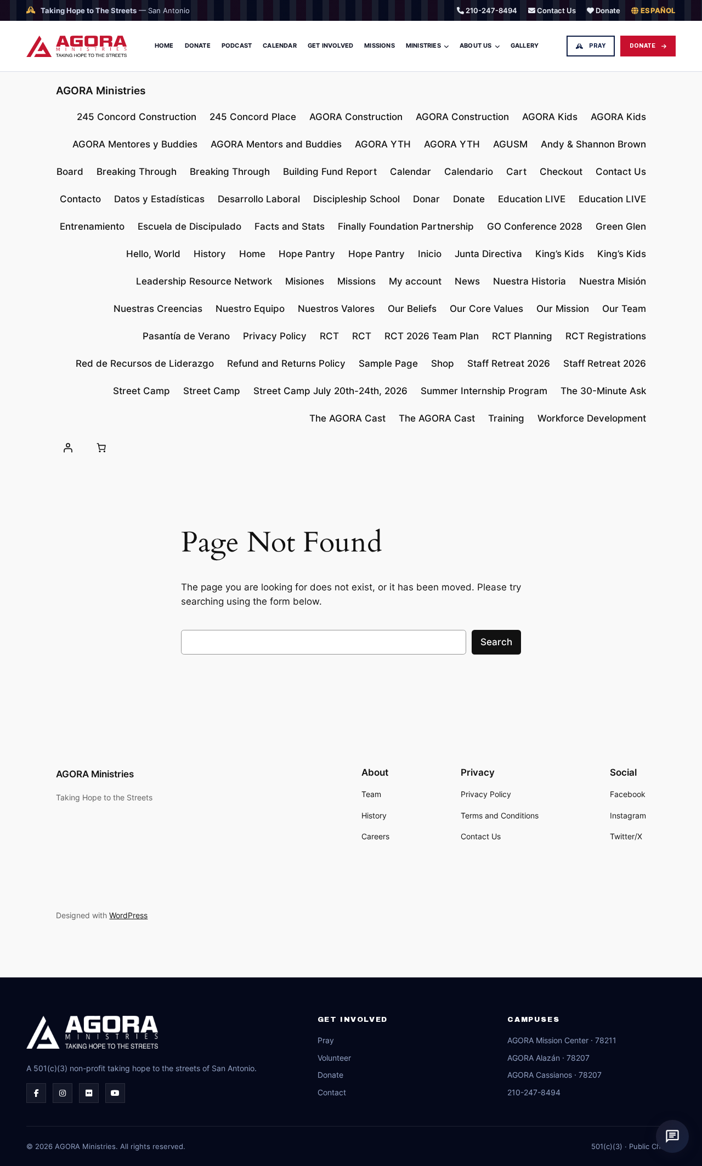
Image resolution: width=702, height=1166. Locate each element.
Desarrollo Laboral (259, 199)
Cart (516, 171)
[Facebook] (36, 1093)
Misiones (304, 281)
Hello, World (153, 253)
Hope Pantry (307, 253)
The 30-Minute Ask (603, 390)
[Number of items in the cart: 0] (101, 447)
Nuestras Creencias (158, 308)
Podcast (237, 45)
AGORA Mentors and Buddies (276, 144)
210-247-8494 (490, 10)
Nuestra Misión (612, 281)
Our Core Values (486, 308)
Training (506, 418)
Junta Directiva (488, 253)
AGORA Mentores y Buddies (134, 144)
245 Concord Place (253, 116)
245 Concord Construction (136, 116)
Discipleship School (356, 199)
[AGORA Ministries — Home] (76, 46)
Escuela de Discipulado (189, 226)
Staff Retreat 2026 (508, 363)
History (210, 253)
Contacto (80, 199)
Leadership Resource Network (204, 281)
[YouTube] (115, 1093)
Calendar (280, 45)
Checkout (561, 171)
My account (415, 281)
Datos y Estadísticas (159, 199)
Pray (597, 46)
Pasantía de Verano (186, 336)
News (467, 281)
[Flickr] (89, 1093)
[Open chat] (672, 1136)
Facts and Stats (289, 226)
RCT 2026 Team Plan (431, 336)
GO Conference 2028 (534, 226)
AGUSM (510, 144)
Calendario (468, 171)
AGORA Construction (356, 116)
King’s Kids (559, 253)
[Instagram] (62, 1093)
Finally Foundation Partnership (406, 226)
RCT (329, 336)
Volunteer (334, 1057)
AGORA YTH (383, 144)
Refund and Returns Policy (286, 363)
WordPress (128, 915)
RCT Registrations (605, 336)
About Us (476, 45)
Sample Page (388, 363)
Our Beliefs (412, 308)
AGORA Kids (550, 116)
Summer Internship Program (484, 390)
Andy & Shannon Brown (593, 144)
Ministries (423, 45)
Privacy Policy (275, 336)
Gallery (525, 45)
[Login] (67, 447)
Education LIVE (531, 199)
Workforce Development (591, 418)
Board (69, 171)
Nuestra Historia (529, 281)
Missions (379, 45)
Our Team (624, 308)
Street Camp (141, 390)
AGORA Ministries (100, 90)
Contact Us (555, 10)
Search (496, 641)
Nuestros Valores (336, 308)
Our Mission (562, 308)
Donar (426, 199)
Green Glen (621, 226)
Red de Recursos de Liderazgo (145, 363)
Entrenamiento (92, 226)
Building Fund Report (330, 171)
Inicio (429, 253)
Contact (332, 1092)
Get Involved (330, 45)
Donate (607, 10)
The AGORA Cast (347, 418)
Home (164, 45)
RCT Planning (522, 336)
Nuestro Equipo (250, 308)
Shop (442, 363)
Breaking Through (137, 171)
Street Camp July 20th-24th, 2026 (330, 390)
